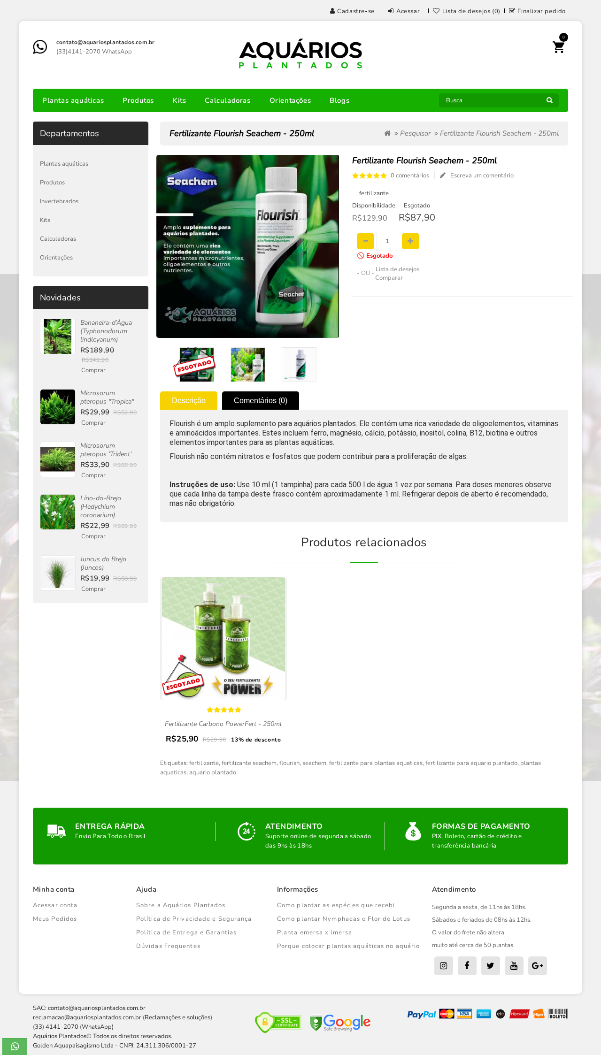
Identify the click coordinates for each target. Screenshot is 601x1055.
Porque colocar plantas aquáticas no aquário (348, 946)
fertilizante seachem (249, 763)
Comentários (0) (260, 401)
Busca (549, 102)
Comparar (389, 278)
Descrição (189, 401)
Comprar (93, 370)
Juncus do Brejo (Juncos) (103, 563)
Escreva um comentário (482, 175)
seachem (314, 763)
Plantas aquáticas (73, 100)
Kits (179, 100)
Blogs (339, 100)
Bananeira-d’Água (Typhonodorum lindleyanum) (106, 331)
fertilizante (204, 763)
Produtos (138, 100)
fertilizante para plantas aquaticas (376, 763)
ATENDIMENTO (294, 826)
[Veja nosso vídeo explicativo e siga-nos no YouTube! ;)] (514, 965)
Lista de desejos (397, 269)
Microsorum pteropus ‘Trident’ (105, 450)
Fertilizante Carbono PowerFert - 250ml (223, 723)
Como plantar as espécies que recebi (336, 905)
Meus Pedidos (55, 919)
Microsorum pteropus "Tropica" (107, 397)
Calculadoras (227, 100)
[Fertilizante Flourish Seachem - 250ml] (197, 364)
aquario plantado (212, 772)
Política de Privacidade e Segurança (194, 919)
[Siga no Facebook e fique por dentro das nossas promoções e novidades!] (467, 965)
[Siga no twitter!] (490, 965)
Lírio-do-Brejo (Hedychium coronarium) (100, 507)
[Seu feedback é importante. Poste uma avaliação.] (537, 965)
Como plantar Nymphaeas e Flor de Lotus (343, 919)
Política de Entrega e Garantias (186, 932)
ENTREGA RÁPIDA (110, 826)
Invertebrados (59, 201)
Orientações (290, 100)
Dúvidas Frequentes (168, 946)
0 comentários (410, 175)
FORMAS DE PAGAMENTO (481, 826)
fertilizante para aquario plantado (471, 763)
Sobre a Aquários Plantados (181, 905)
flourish (289, 763)
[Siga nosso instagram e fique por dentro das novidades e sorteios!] (443, 965)
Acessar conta (55, 905)
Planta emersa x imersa (314, 932)
